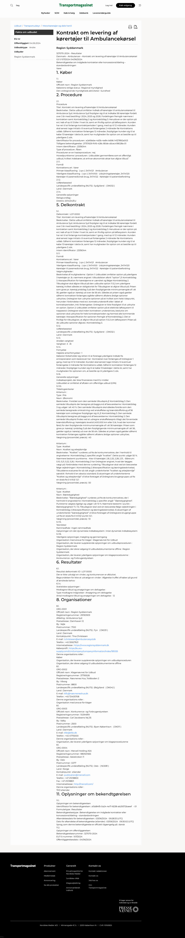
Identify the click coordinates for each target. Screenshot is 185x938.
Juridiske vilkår (72, 878)
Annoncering (49, 880)
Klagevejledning (73, 883)
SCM (57, 13)
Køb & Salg (69, 13)
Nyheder (45, 13)
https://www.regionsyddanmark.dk (91, 645)
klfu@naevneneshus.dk (76, 693)
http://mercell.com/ (83, 784)
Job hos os (93, 880)
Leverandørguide (102, 13)
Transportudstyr (32, 26)
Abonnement (50, 871)
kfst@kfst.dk (70, 733)
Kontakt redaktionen (98, 871)
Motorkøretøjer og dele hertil (57, 26)
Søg (18, 5)
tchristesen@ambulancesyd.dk (80, 639)
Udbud (17, 26)
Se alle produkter (51, 885)
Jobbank (83, 13)
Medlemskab (49, 876)
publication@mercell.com (77, 775)
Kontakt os (93, 876)
